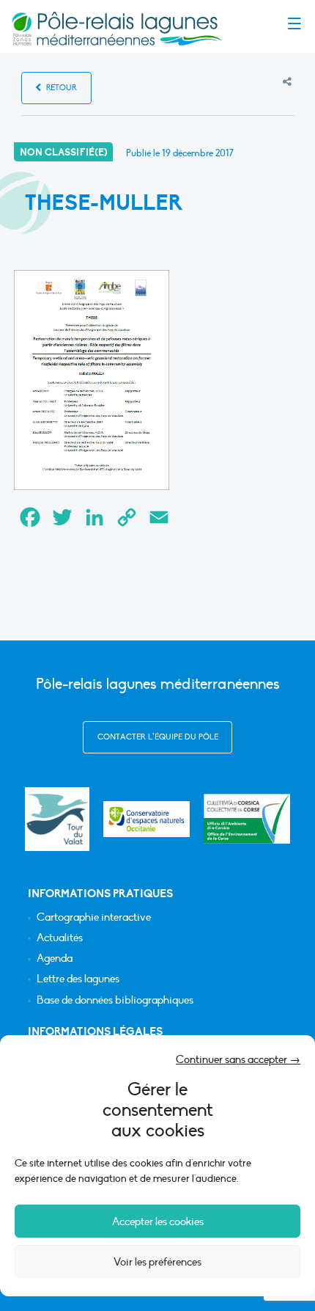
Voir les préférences (157, 1261)
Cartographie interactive (94, 917)
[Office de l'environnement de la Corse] (247, 819)
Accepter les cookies (158, 1221)
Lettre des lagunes (78, 979)
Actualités (60, 938)
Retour (60, 87)
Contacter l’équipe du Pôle (157, 737)
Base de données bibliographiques (115, 1000)
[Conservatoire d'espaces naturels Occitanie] (146, 818)
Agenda (55, 958)
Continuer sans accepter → (238, 1059)
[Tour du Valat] (57, 819)
